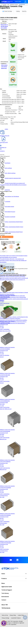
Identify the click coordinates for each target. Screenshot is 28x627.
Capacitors (8, 4)
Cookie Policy (21, 615)
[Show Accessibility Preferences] (3, 623)
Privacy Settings (5, 618)
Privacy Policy (13, 615)
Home (2, 4)
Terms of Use (5, 615)
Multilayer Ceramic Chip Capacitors (14, 4)
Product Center (18, 1)
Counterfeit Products (16, 618)
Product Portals (5, 4)
